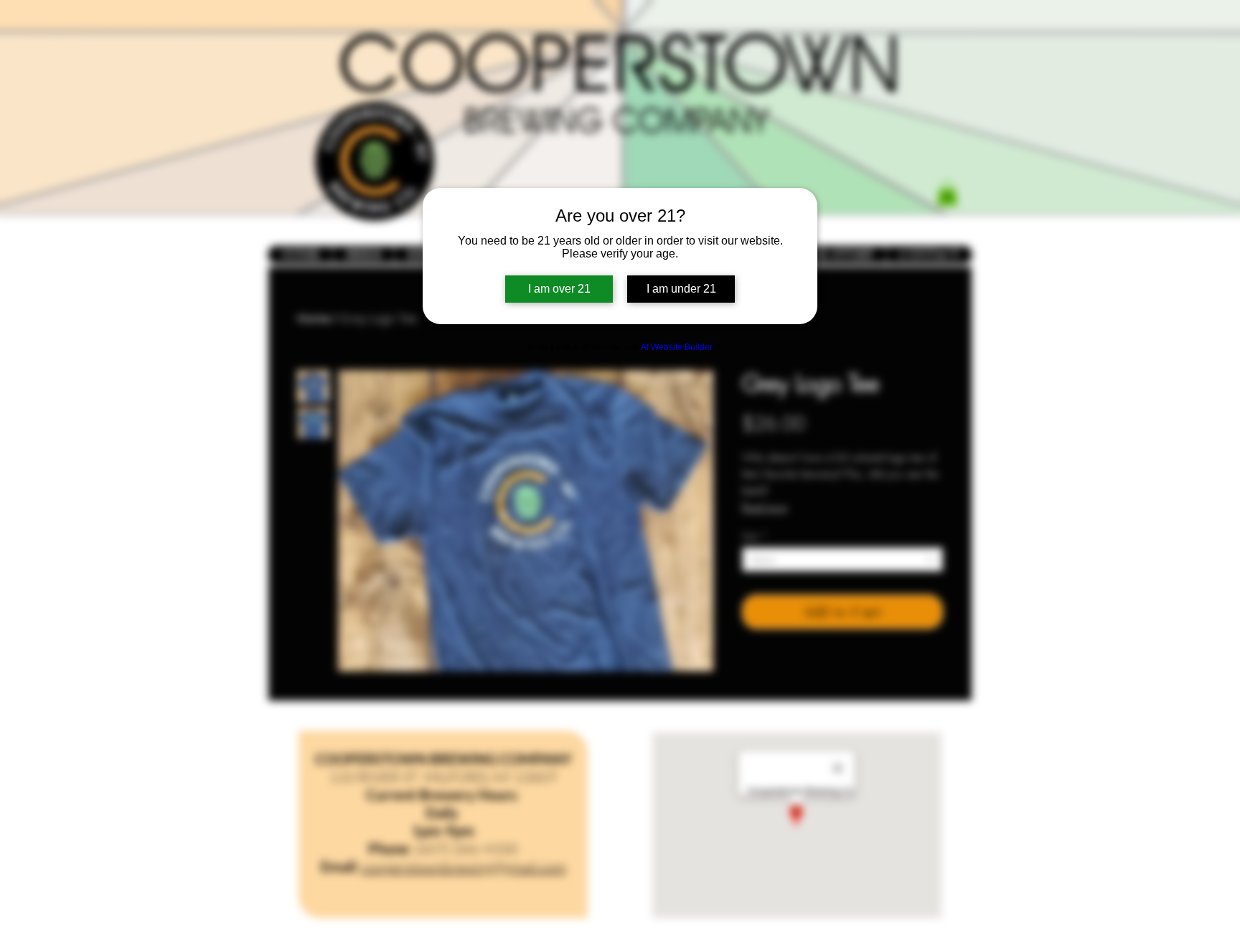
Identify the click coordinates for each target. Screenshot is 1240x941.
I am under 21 (681, 289)
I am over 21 (559, 289)
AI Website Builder (677, 347)
